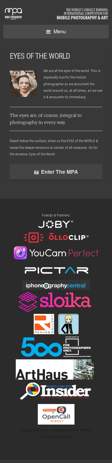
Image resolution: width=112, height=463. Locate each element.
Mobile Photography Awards (56, 13)
